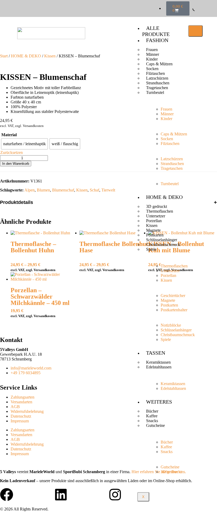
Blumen (43, 190)
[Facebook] (6, 494)
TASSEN (155, 353)
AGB (15, 406)
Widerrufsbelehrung (27, 411)
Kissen (50, 56)
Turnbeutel (155, 92)
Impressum (20, 421)
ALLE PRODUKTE (156, 31)
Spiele (151, 249)
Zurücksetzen (11, 152)
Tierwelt (108, 190)
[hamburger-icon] (195, 31)
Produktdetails (16, 202)
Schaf (94, 190)
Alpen (29, 190)
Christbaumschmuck (163, 244)
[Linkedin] (60, 494)
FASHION (157, 40)
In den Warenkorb (15, 164)
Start (4, 56)
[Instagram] (115, 494)
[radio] (24, 144)
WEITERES (159, 402)
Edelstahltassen (158, 367)
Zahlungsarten (22, 397)
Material (9, 135)
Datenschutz (21, 416)
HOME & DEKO (164, 197)
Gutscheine (155, 425)
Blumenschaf (63, 190)
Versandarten (21, 402)
